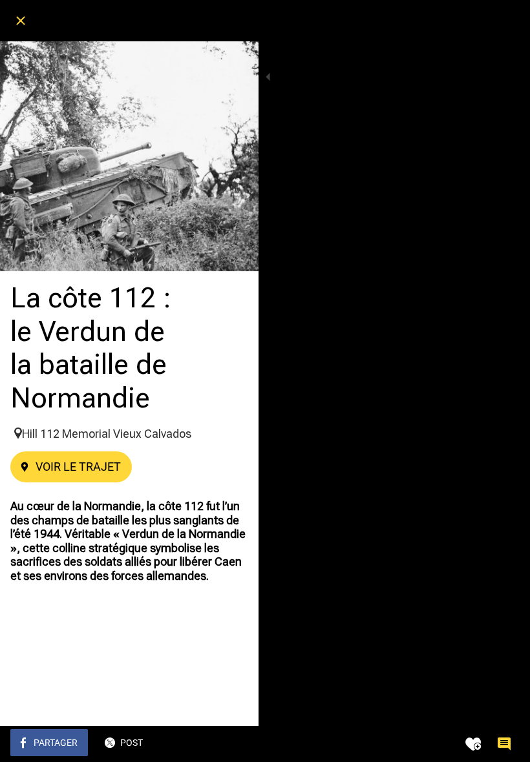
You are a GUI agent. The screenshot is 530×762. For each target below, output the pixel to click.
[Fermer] (20, 20)
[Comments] (504, 743)
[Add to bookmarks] (473, 743)
